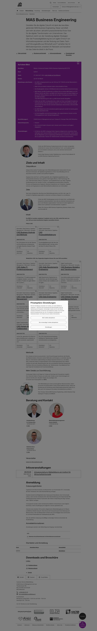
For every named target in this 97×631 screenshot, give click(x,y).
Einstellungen (48, 327)
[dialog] (48, 315)
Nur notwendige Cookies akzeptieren (48, 322)
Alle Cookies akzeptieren (48, 317)
